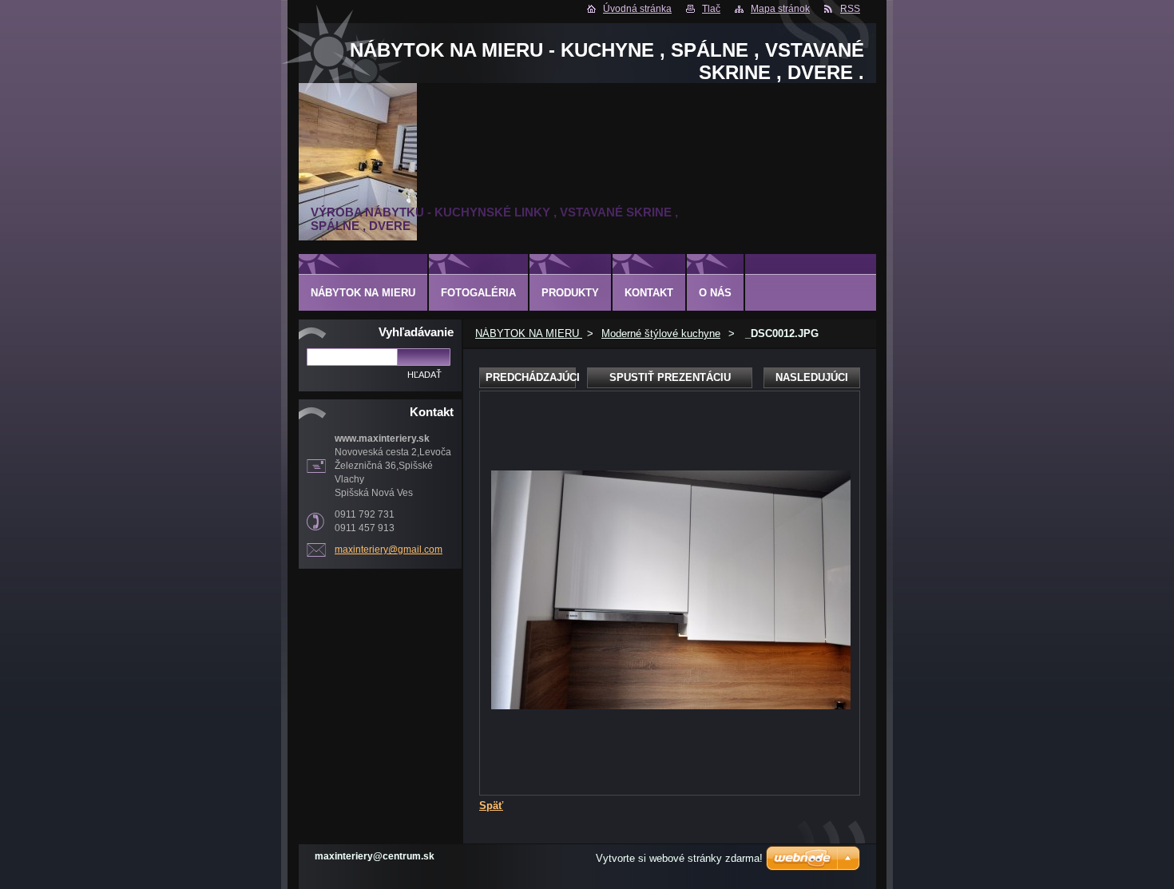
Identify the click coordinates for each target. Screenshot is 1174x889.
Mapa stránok (780, 9)
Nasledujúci (811, 377)
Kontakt (649, 293)
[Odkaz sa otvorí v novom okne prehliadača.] (671, 706)
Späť (491, 806)
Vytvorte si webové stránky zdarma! (679, 858)
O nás (715, 293)
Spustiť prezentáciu (670, 377)
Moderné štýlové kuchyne (660, 333)
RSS (850, 9)
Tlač (711, 9)
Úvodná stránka (637, 9)
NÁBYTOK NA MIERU (528, 333)
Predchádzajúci (531, 377)
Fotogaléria (478, 293)
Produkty (570, 293)
